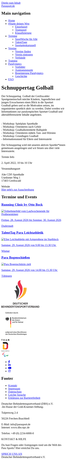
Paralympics (14, 63)
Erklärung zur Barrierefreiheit (24, 397)
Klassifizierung (23, 32)
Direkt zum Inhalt (10, 2)
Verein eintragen (24, 54)
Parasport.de (8, 5)
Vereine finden (23, 51)
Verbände (20, 57)
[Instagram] (9, 371)
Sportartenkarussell (25, 45)
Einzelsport (21, 26)
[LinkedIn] (9, 364)
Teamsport (20, 29)
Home (11, 20)
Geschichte (21, 76)
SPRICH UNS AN (11, 453)
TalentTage (21, 42)
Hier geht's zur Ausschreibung (17, 189)
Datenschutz (15, 391)
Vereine (12, 48)
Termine (12, 36)
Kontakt (12, 385)
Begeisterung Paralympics (29, 73)
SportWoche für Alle (26, 39)
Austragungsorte (24, 70)
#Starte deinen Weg (18, 23)
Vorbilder (20, 66)
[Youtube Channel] (9, 368)
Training (12, 60)
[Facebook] (9, 361)
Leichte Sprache (17, 394)
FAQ (11, 79)
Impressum (14, 388)
